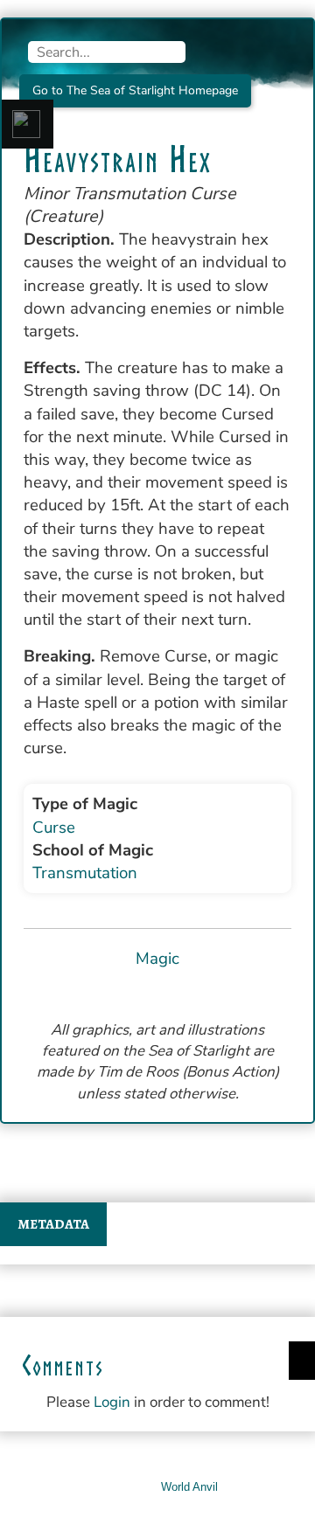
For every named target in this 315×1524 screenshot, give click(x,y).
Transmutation (84, 873)
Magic (157, 958)
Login (112, 1402)
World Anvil (189, 1486)
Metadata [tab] (53, 1224)
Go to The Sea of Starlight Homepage (135, 90)
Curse (53, 827)
